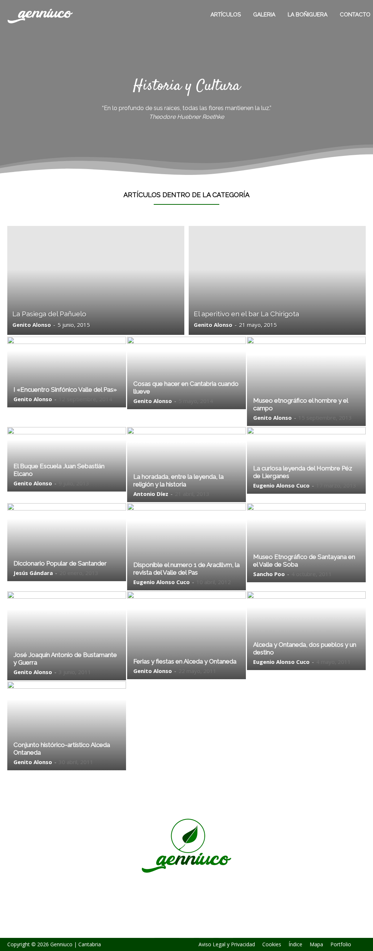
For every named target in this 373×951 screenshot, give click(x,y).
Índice (295, 944)
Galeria (264, 14)
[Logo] (33, 14)
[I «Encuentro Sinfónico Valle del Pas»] (66, 372)
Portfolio (340, 944)
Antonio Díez (150, 493)
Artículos (226, 14)
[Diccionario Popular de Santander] (66, 542)
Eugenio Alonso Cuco (281, 485)
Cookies (271, 944)
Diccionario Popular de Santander (60, 563)
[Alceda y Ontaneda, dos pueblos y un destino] (306, 630)
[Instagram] (167, 930)
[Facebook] (147, 931)
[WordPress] (206, 931)
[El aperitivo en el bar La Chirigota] (277, 280)
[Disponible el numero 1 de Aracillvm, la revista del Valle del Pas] (186, 546)
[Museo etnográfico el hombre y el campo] (306, 381)
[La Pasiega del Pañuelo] (95, 280)
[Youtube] (226, 931)
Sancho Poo (269, 574)
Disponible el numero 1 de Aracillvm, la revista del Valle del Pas (186, 568)
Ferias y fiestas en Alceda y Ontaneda (184, 661)
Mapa (316, 944)
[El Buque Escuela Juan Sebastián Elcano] (66, 459)
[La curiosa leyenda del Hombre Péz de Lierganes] (306, 460)
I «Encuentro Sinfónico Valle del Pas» (65, 389)
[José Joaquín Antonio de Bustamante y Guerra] (66, 635)
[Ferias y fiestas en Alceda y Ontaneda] (186, 635)
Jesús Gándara (33, 572)
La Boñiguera (307, 14)
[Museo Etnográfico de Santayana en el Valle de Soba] (306, 542)
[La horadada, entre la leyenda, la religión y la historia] (186, 464)
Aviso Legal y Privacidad (227, 944)
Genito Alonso (31, 324)
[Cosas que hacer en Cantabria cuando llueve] (186, 373)
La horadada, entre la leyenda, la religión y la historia (178, 480)
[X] (186, 931)
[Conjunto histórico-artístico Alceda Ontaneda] (66, 725)
